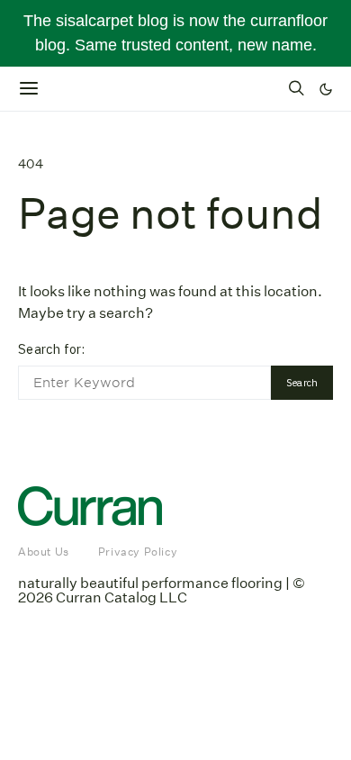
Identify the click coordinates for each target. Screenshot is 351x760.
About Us (43, 551)
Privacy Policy (137, 551)
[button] (326, 89)
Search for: (51, 348)
